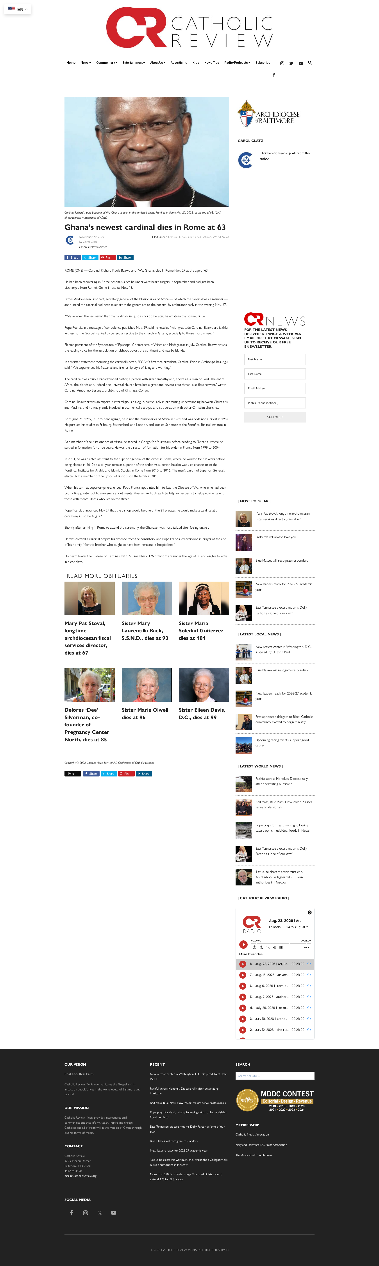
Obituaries (194, 237)
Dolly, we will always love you (276, 537)
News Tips (211, 62)
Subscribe (263, 62)
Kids (196, 62)
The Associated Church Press (254, 1155)
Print (71, 773)
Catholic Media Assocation (252, 1134)
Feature (173, 237)
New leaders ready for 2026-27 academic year (178, 1150)
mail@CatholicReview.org (80, 1176)
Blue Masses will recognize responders (282, 560)
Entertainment (133, 62)
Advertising (179, 62)
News (85, 62)
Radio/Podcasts (236, 62)
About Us (157, 62)
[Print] (66, 773)
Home (71, 62)
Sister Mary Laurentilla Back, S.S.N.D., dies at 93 (145, 630)
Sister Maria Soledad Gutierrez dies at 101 (201, 630)
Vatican (206, 237)
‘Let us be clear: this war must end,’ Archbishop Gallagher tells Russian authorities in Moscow (279, 877)
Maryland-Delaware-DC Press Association (261, 1145)
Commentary (106, 62)
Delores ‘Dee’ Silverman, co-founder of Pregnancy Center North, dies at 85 (86, 725)
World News (221, 237)
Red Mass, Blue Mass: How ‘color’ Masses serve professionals (188, 1103)
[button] (310, 63)
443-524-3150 (73, 1171)
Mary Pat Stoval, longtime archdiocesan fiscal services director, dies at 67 (87, 638)
